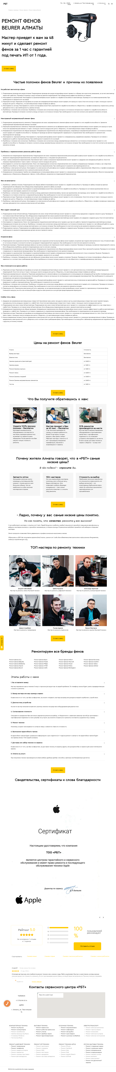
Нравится (19, 981)
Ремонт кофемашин (67, 1029)
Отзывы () (2, 641)
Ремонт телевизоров (18, 1046)
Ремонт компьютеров (18, 1029)
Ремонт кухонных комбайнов (70, 1035)
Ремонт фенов (24, 10)
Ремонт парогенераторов (44, 1035)
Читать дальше (37, 981)
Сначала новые (32, 956)
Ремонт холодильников (93, 1050)
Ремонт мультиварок (68, 1033)
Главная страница (13, 10)
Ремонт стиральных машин (94, 1046)
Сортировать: (17, 956)
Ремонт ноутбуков (17, 1027)
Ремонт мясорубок (67, 1031)
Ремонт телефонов (17, 1048)
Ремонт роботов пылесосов (45, 1029)
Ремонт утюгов (41, 1031)
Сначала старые (50, 956)
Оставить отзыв (87, 946)
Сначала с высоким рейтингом (73, 956)
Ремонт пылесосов (42, 1027)
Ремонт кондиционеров (94, 1052)
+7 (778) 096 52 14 (101, 4)
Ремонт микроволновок (69, 1027)
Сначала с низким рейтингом (100, 956)
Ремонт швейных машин (44, 1033)
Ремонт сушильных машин (94, 1048)
